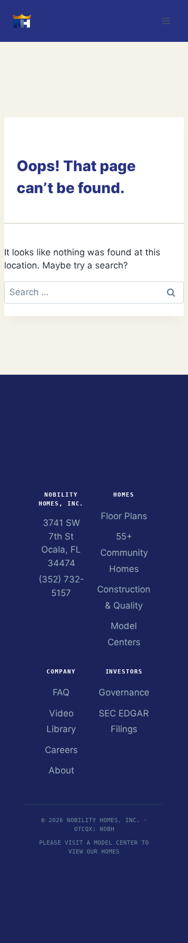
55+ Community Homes (124, 552)
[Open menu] (165, 21)
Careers (61, 750)
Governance (124, 692)
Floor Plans (124, 516)
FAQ (61, 692)
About (61, 770)
